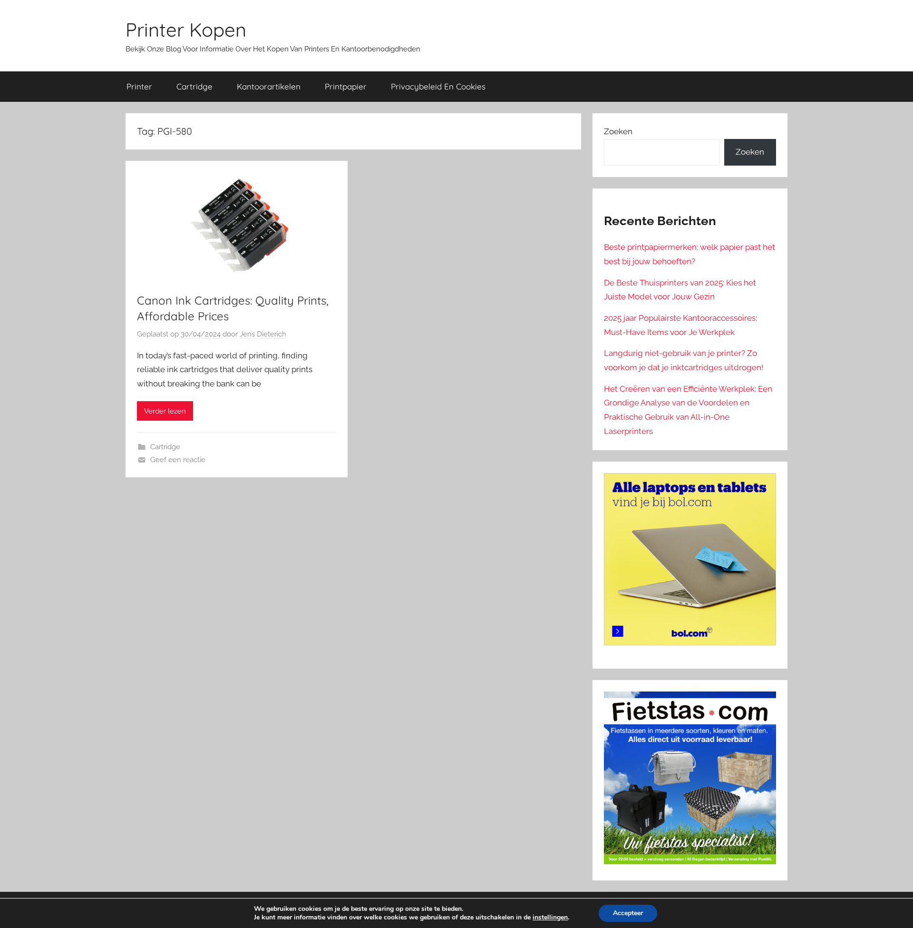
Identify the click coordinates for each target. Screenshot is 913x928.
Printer (139, 86)
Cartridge (194, 86)
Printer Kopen (186, 29)
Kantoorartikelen (269, 86)
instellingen (550, 917)
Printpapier (346, 86)
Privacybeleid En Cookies (438, 86)
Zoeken (618, 131)
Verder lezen (165, 411)
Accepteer (628, 913)
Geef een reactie (177, 459)
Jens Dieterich (263, 334)
